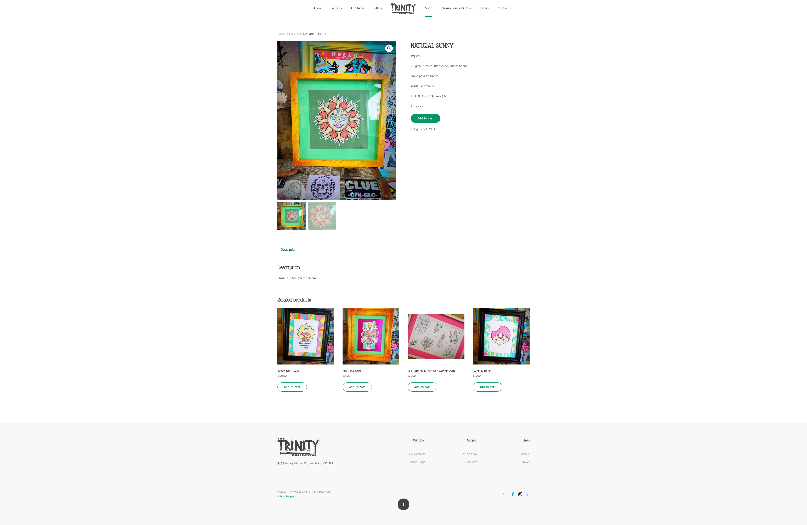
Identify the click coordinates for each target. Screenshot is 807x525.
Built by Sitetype (285, 496)
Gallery (377, 8)
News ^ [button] (484, 8)
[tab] (286, 250)
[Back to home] (403, 8)
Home (281, 34)
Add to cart (425, 118)
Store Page (417, 462)
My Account (417, 454)
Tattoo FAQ (469, 454)
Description (288, 250)
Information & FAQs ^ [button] (456, 8)
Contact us (505, 8)
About (317, 8)
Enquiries (471, 462)
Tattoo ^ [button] (336, 8)
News (526, 462)
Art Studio (357, 8)
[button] (403, 504)
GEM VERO (294, 34)
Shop (428, 8)
